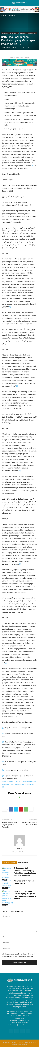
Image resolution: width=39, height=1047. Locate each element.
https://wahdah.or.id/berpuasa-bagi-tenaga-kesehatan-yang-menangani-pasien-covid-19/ (19, 784)
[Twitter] (16, 809)
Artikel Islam (12, 15)
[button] (3, 3)
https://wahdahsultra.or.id (19, 852)
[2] (10, 307)
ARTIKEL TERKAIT (9, 862)
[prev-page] (3, 904)
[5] (20, 564)
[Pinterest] (21, 809)
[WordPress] (22, 1031)
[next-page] (7, 904)
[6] (6, 663)
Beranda (3, 15)
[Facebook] (11, 809)
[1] (32, 166)
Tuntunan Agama (32, 33)
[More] (31, 809)
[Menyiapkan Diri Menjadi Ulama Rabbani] (7, 884)
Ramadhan (23, 33)
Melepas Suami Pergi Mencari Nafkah (29, 824)
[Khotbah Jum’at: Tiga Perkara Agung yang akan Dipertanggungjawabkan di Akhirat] (7, 898)
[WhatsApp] (26, 809)
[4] (19, 471)
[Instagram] (16, 1031)
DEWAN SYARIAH (14, 33)
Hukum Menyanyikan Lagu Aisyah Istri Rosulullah (9, 825)
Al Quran (5, 888)
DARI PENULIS (23, 862)
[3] (17, 386)
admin (8, 47)
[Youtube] (28, 1031)
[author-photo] (19, 846)
